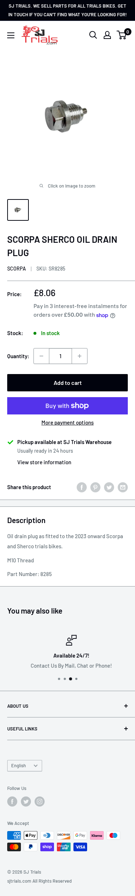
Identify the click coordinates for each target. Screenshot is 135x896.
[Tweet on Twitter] (109, 487)
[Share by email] (123, 487)
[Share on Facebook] (82, 487)
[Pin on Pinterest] (95, 487)
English (18, 765)
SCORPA (16, 268)
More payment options (67, 422)
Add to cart (68, 382)
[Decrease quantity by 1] (41, 356)
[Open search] (93, 35)
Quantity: (18, 356)
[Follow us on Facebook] (12, 801)
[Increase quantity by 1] (79, 356)
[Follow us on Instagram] (40, 801)
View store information (44, 462)
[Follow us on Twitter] (26, 801)
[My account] (107, 35)
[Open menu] (10, 35)
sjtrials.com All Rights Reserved (39, 881)
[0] (121, 35)
